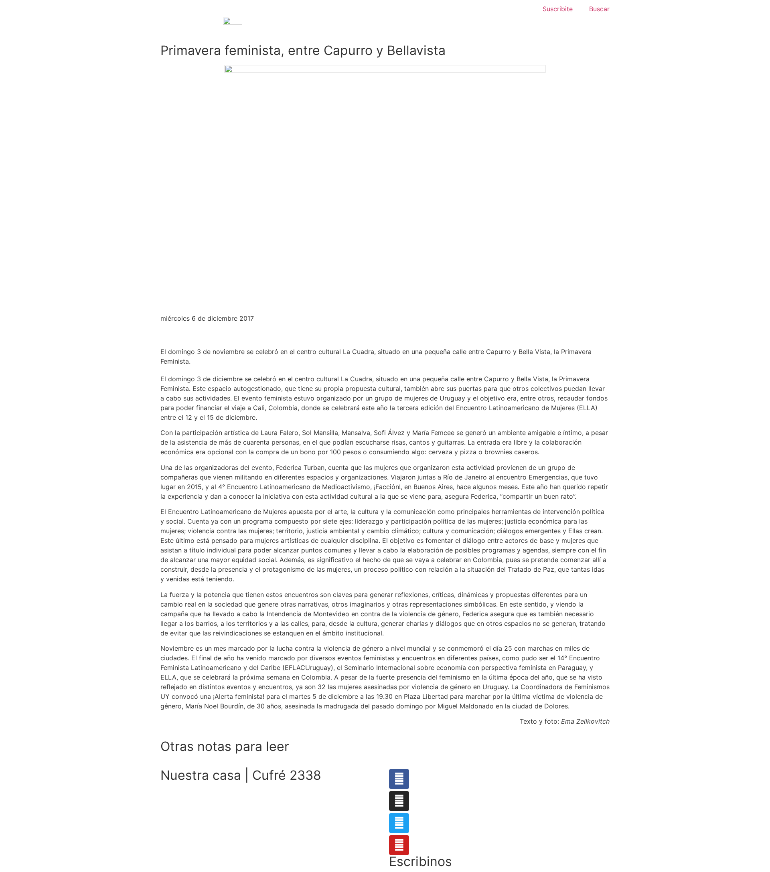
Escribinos (420, 861)
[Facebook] (399, 779)
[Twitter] (399, 823)
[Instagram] (399, 801)
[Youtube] (399, 845)
